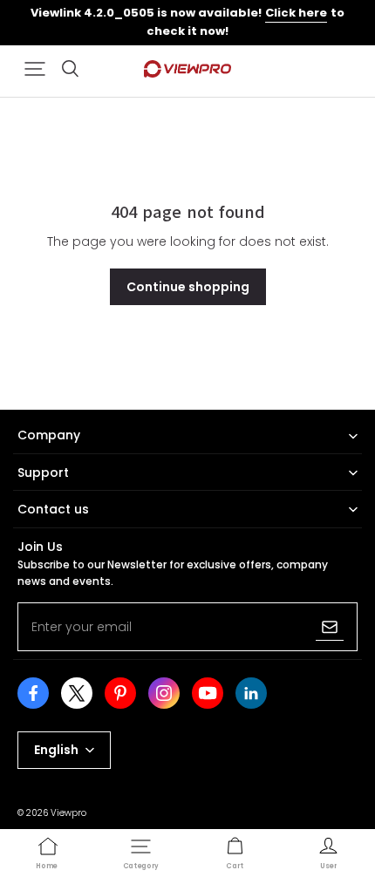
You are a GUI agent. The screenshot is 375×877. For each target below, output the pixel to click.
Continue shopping (187, 287)
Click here (296, 12)
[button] (34, 68)
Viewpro (68, 812)
